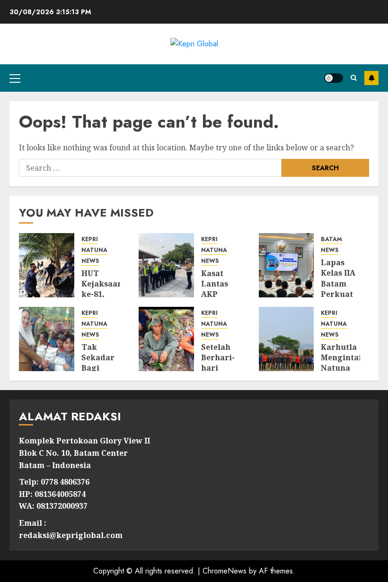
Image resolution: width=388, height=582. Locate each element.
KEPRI (89, 239)
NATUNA (94, 250)
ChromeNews (225, 570)
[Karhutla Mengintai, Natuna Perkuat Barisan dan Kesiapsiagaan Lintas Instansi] (286, 339)
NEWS (90, 261)
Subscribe (371, 78)
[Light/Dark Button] (333, 78)
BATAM (331, 239)
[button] (14, 78)
